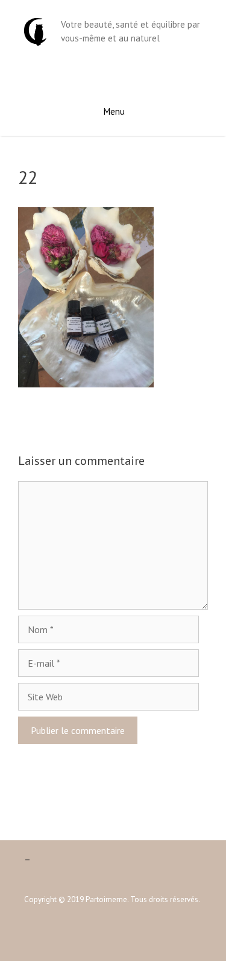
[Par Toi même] (35, 31)
